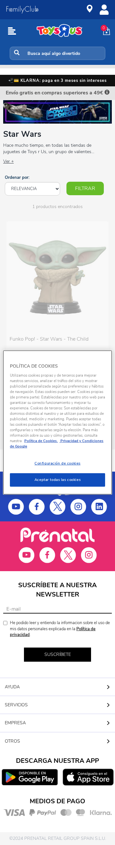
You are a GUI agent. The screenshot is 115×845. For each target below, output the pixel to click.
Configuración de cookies (57, 463)
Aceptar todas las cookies (57, 479)
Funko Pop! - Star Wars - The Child (49, 339)
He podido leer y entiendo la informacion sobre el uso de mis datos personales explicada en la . (60, 629)
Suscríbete (57, 654)
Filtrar (85, 188)
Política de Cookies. (41, 440)
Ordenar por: (17, 177)
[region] (57, 422)
